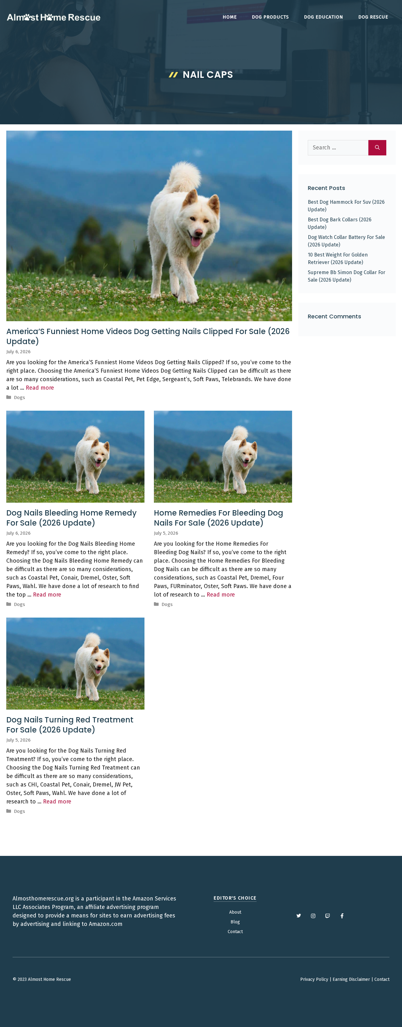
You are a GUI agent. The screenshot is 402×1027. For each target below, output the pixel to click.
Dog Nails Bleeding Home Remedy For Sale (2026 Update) (71, 518)
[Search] (377, 147)
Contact (235, 931)
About (235, 912)
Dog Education (323, 17)
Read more (40, 387)
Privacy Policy (314, 979)
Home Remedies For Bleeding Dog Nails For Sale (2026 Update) (218, 518)
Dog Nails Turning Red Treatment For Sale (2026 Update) (69, 725)
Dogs (19, 397)
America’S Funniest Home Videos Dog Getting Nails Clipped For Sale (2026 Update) (148, 336)
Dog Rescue (373, 17)
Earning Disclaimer (351, 979)
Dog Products (270, 17)
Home (230, 17)
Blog (235, 922)
